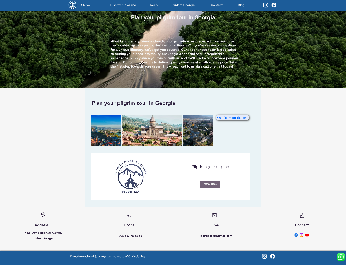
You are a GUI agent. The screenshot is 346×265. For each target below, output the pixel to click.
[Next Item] (207, 130)
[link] (210, 166)
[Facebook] (274, 5)
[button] (210, 184)
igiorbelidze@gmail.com (216, 235)
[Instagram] (266, 5)
